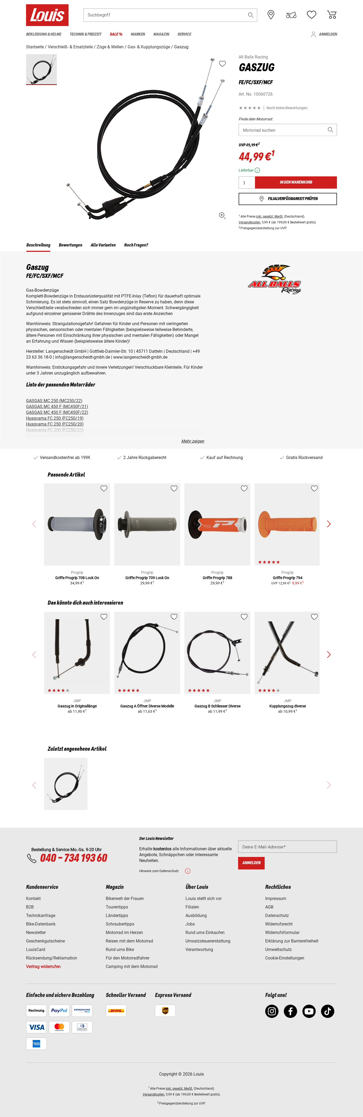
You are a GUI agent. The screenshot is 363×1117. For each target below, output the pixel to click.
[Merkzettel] (311, 15)
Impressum (275, 898)
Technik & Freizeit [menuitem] (85, 34)
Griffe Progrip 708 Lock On (77, 578)
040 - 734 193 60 (73, 858)
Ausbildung (196, 915)
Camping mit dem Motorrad (132, 966)
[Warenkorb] (331, 15)
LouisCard (35, 949)
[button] (251, 15)
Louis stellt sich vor (203, 898)
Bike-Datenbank (41, 924)
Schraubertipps (120, 924)
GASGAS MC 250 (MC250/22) (54, 400)
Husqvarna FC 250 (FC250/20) (55, 424)
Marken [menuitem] (138, 34)
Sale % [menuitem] (116, 34)
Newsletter (36, 932)
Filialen (192, 907)
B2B (30, 907)
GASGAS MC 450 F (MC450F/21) (57, 406)
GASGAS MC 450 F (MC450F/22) (57, 412)
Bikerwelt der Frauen (125, 898)
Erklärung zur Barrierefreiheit (291, 941)
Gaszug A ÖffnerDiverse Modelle (147, 706)
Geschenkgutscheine (45, 941)
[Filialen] (271, 15)
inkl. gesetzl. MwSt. (269, 216)
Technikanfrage (40, 915)
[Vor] (328, 524)
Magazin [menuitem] (161, 34)
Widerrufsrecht (279, 924)
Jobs (190, 924)
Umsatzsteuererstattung (207, 941)
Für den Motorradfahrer (127, 958)
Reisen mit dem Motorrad (129, 941)
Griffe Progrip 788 (217, 578)
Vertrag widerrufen (43, 966)
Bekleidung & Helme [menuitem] (43, 34)
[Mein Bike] (291, 15)
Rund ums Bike (120, 949)
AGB (269, 907)
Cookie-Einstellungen (284, 958)
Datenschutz (277, 915)
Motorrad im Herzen (124, 932)
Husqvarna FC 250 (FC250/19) (55, 418)
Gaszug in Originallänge (77, 706)
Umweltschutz (278, 949)
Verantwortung (199, 949)
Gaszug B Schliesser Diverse (217, 706)
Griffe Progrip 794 (287, 578)
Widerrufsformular (282, 932)
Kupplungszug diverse (287, 706)
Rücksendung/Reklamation (51, 958)
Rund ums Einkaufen (205, 932)
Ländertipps (117, 915)
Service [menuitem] (184, 34)
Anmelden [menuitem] (328, 34)
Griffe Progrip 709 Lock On (147, 578)
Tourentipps (117, 907)
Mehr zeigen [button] (192, 441)
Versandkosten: (250, 222)
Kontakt (33, 898)
